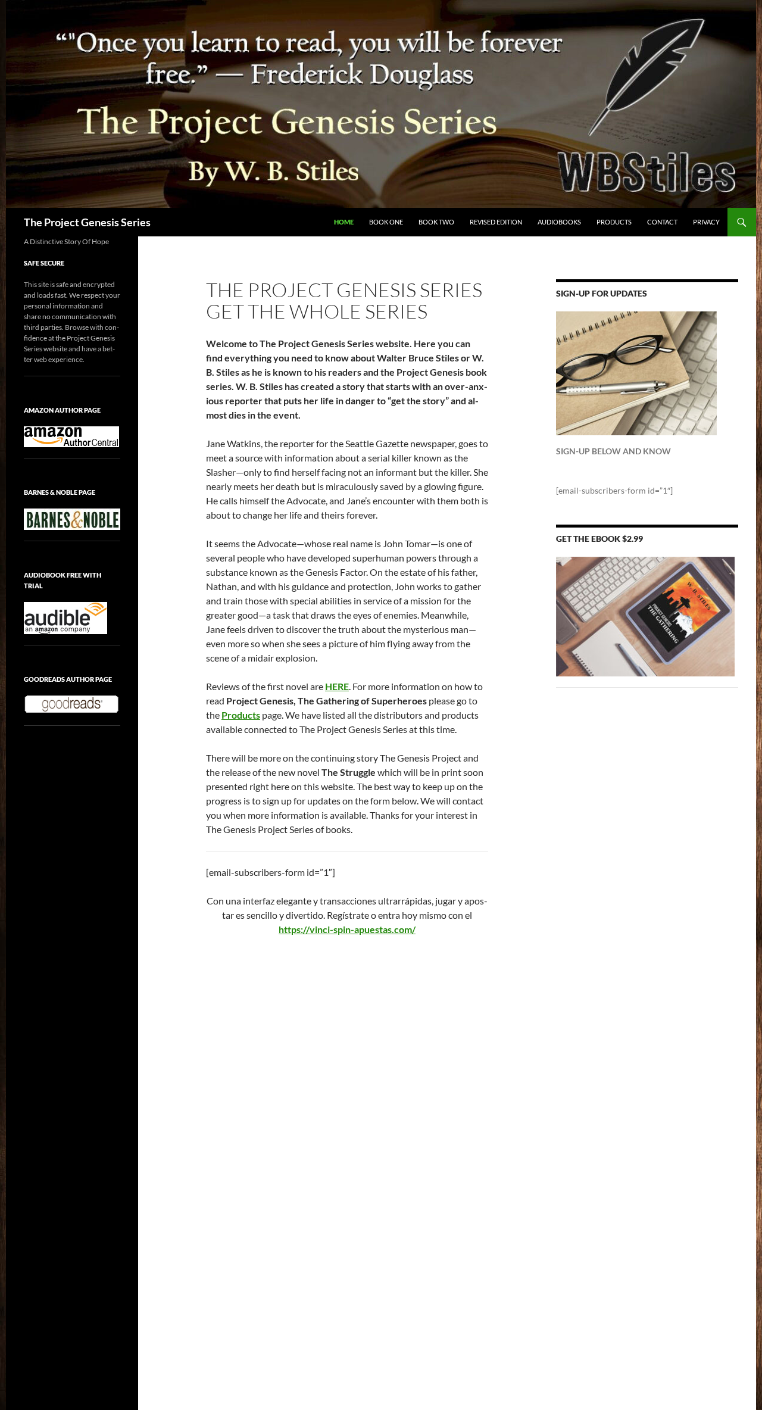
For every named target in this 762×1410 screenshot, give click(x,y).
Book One (386, 222)
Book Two (436, 222)
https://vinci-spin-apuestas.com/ (347, 929)
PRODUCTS (614, 222)
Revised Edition (496, 222)
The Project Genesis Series (87, 222)
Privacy (706, 222)
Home (344, 222)
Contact (662, 222)
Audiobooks (559, 222)
